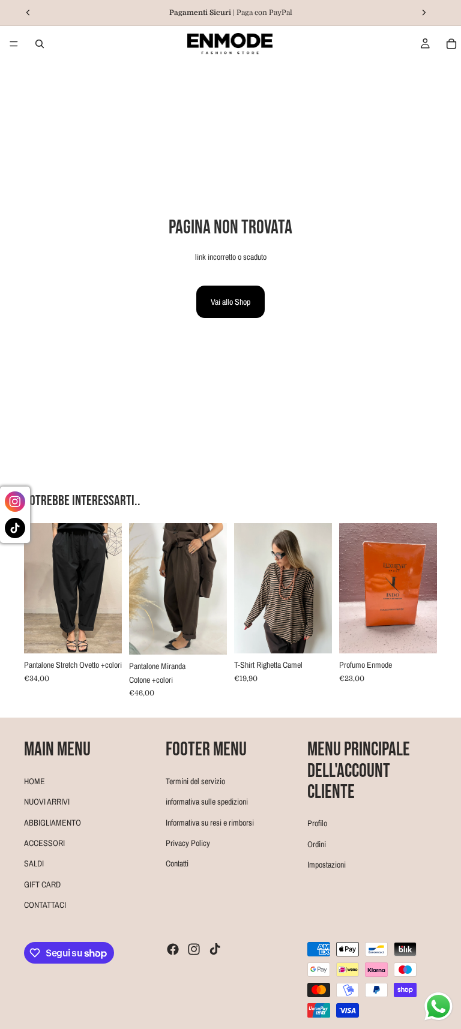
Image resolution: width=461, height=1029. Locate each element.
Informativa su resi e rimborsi (210, 822)
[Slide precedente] (37, 588)
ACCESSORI (44, 843)
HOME (34, 781)
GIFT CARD (42, 884)
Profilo (317, 823)
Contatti (177, 863)
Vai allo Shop (230, 301)
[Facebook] (173, 949)
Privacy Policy (188, 843)
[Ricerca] (39, 44)
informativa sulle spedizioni (207, 801)
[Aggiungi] (313, 635)
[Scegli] (103, 635)
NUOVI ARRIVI (47, 801)
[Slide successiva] (108, 588)
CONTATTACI (45, 904)
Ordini (316, 844)
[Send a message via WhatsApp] (438, 1006)
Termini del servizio (195, 781)
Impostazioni (326, 864)
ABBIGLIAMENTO (52, 822)
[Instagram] (194, 949)
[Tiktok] (215, 949)
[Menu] (14, 44)
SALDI (34, 863)
